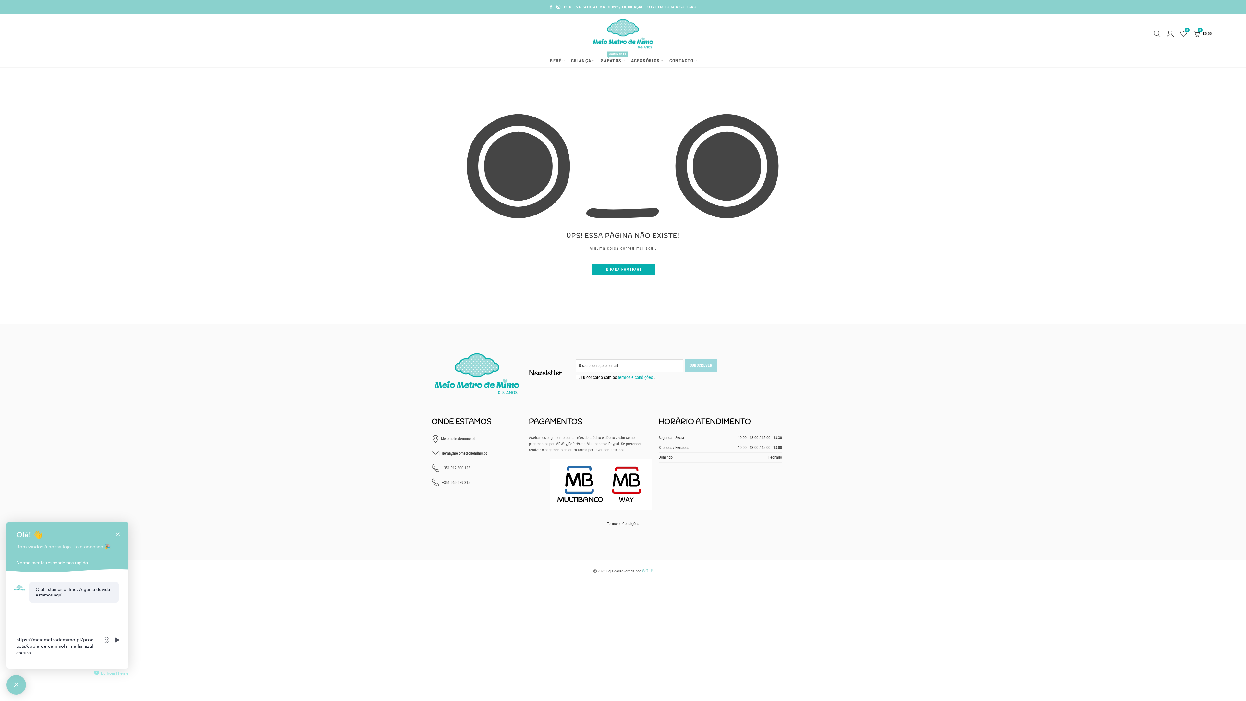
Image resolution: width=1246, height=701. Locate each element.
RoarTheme (117, 673)
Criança (581, 60)
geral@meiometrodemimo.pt (464, 453)
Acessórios (645, 60)
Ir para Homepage (623, 269)
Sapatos (613, 58)
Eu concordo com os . (617, 377)
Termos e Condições (623, 524)
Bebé (556, 60)
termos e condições (636, 377)
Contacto (681, 60)
